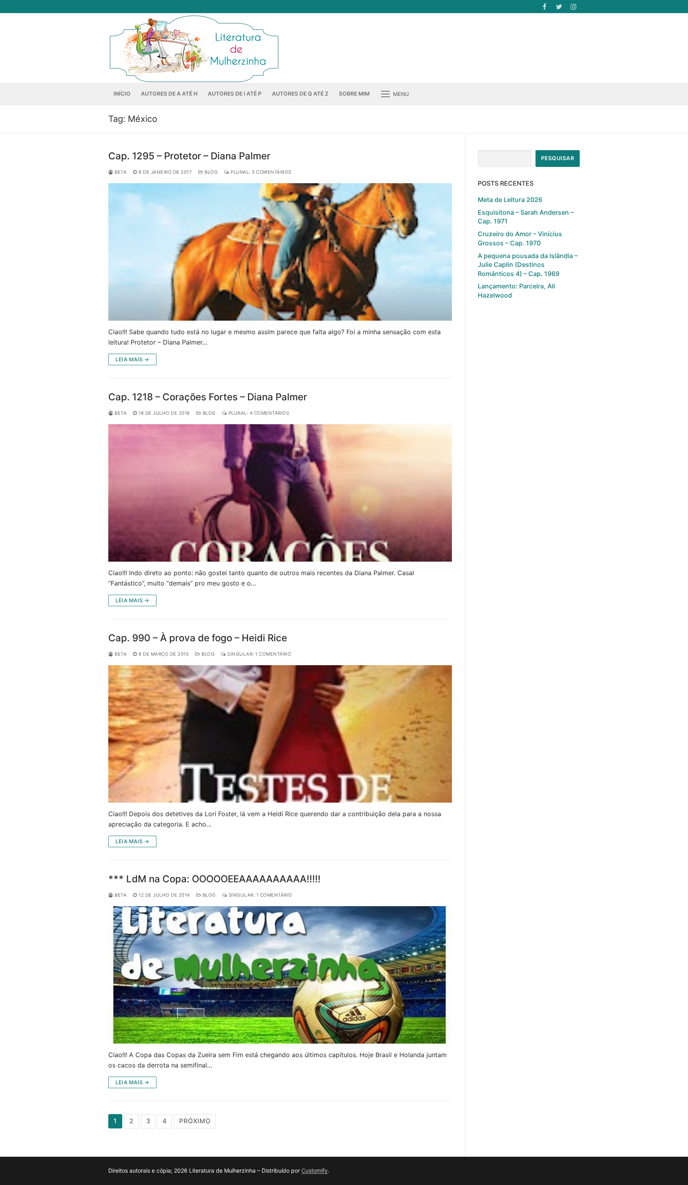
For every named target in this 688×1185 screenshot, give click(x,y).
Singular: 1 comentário (258, 654)
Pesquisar (558, 158)
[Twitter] (559, 6)
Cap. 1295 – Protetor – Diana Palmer (189, 156)
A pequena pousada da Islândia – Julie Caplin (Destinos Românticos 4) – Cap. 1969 (528, 265)
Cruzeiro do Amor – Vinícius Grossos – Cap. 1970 (520, 238)
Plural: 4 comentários (258, 413)
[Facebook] (544, 6)
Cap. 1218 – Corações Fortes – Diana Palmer (207, 397)
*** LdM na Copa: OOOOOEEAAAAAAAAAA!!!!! (214, 879)
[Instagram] (573, 6)
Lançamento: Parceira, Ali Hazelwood (516, 290)
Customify (314, 1170)
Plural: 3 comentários (260, 172)
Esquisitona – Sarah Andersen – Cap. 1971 (526, 216)
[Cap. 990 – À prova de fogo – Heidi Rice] (280, 734)
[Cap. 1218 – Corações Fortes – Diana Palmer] (280, 493)
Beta (120, 172)
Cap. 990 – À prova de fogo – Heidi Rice (197, 638)
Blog (210, 172)
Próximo (195, 1121)
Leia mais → (132, 359)
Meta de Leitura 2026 (510, 200)
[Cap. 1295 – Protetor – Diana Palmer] (280, 252)
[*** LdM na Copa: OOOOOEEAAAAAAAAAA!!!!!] (280, 975)
